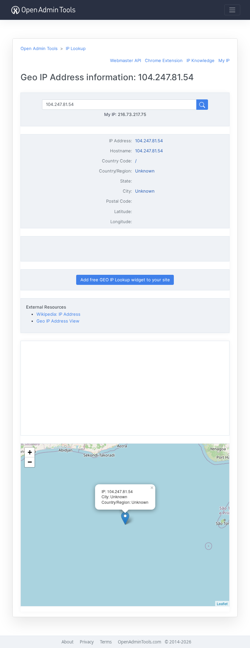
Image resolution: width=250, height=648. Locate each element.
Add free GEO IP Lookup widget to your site (125, 279)
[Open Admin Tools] (43, 10)
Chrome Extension (164, 60)
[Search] (202, 104)
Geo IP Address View (57, 321)
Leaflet (222, 603)
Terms (106, 642)
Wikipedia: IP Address (58, 314)
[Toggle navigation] (232, 10)
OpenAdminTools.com (139, 642)
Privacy (87, 642)
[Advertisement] (125, 249)
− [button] (30, 462)
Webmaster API (125, 60)
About (68, 642)
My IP (223, 60)
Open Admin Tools (39, 48)
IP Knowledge (201, 60)
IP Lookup (76, 48)
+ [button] (30, 452)
